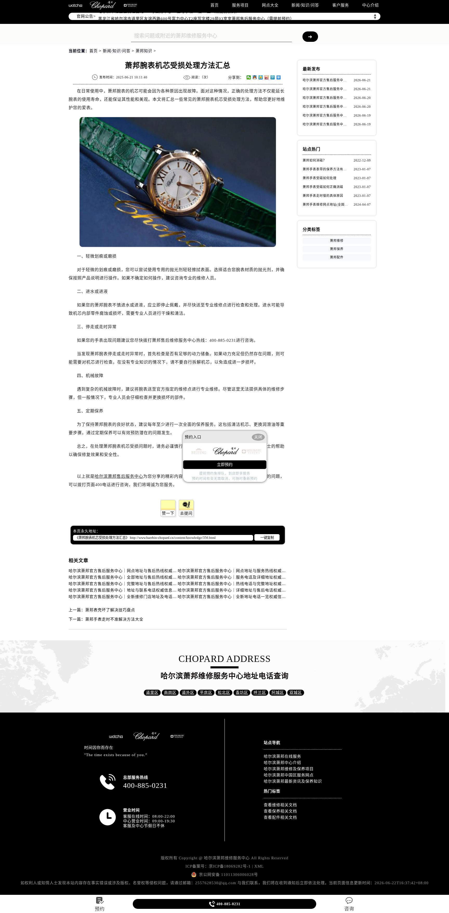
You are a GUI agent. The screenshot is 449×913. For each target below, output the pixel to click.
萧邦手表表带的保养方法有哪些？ (326, 169)
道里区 (152, 692)
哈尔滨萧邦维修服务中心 (227, 858)
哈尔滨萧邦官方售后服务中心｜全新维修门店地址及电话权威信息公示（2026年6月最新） (151, 597)
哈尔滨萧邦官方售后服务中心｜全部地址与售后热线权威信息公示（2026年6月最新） (147, 577)
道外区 (188, 692)
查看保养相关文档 (280, 811)
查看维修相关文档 (280, 805)
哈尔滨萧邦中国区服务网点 (289, 775)
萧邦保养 (337, 249)
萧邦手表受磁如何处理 (319, 178)
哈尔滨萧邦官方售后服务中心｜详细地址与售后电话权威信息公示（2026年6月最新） (256, 590)
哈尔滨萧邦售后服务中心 (119, 476)
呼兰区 (260, 692)
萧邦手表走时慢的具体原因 (323, 196)
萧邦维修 (337, 241)
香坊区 (242, 692)
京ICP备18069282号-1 (230, 866)
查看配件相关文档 (280, 817)
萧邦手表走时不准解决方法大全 (114, 619)
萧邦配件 (337, 257)
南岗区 (170, 692)
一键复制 (267, 538)
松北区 (224, 692)
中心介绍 (370, 5)
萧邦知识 (144, 51)
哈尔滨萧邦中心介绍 (282, 763)
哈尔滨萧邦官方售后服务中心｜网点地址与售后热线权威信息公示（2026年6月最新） (147, 571)
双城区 (295, 692)
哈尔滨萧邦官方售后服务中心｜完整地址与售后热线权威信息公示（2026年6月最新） (147, 584)
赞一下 (168, 513)
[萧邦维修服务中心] (103, 5)
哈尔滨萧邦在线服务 (282, 756)
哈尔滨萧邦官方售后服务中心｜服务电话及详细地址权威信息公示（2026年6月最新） (256, 577)
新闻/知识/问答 (305, 5)
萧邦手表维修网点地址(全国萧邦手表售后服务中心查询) (326, 204)
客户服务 (340, 5)
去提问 (186, 513)
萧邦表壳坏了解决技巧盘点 (110, 610)
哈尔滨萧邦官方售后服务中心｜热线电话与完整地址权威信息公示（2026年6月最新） (256, 584)
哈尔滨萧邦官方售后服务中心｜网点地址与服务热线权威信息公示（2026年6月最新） (256, 571)
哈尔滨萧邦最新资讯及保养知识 (293, 781)
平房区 (206, 692)
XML (259, 866)
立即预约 (225, 464)
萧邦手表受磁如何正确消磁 (323, 187)
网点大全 (270, 5)
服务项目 (240, 5)
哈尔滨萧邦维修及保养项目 (289, 769)
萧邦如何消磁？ (314, 160)
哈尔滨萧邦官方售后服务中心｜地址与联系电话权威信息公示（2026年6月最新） (143, 590)
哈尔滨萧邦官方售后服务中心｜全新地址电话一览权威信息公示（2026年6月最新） (254, 597)
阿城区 (278, 692)
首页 (214, 5)
